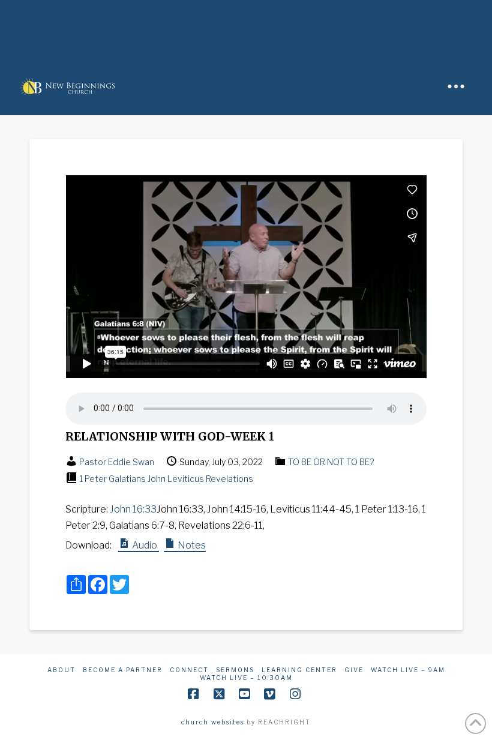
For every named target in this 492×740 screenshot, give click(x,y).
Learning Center (299, 669)
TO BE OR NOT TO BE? (331, 462)
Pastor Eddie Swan (116, 462)
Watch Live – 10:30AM (246, 677)
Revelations (229, 479)
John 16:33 (133, 509)
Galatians (127, 479)
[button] (456, 86)
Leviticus (185, 479)
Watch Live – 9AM (408, 669)
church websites (212, 722)
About (61, 669)
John (157, 479)
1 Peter (93, 479)
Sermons (235, 669)
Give (354, 669)
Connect (189, 669)
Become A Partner (123, 669)
